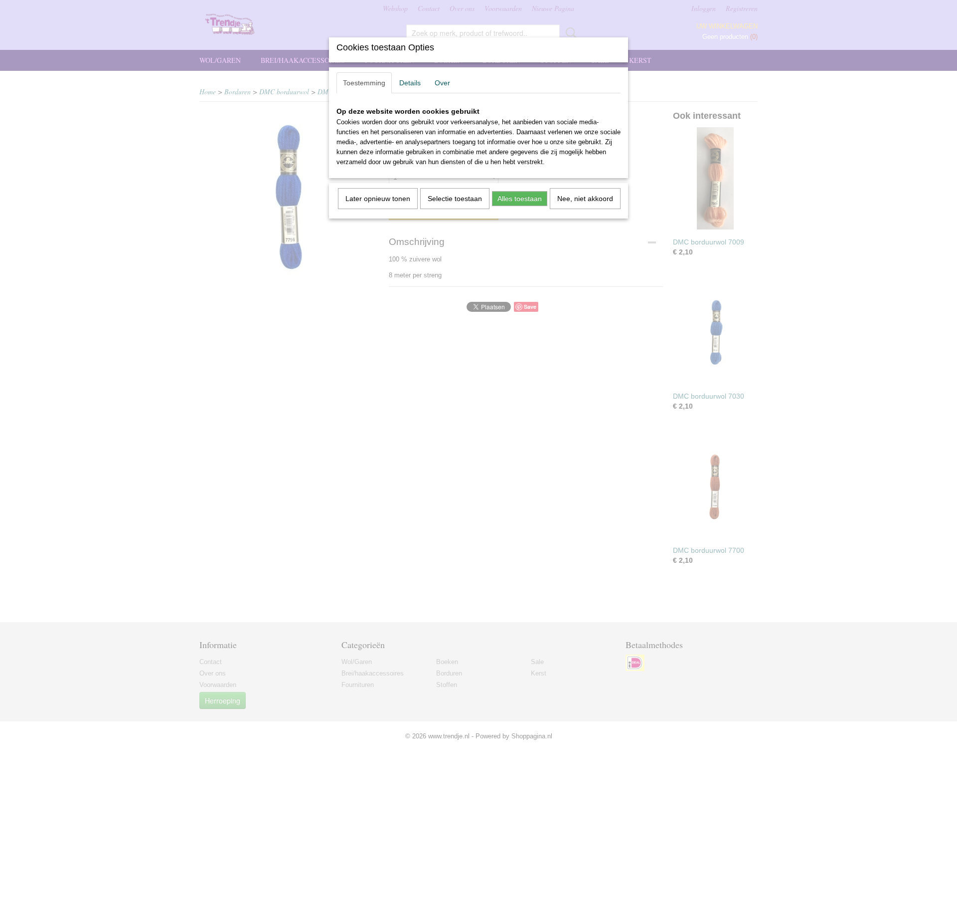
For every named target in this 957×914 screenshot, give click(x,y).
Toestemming (364, 83)
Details (410, 83)
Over (442, 83)
